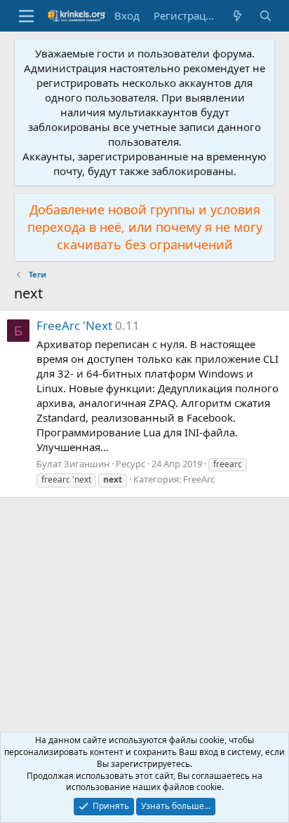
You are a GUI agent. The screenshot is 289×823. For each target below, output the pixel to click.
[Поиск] (265, 16)
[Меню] (26, 16)
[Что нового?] (237, 16)
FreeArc (199, 479)
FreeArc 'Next (74, 325)
